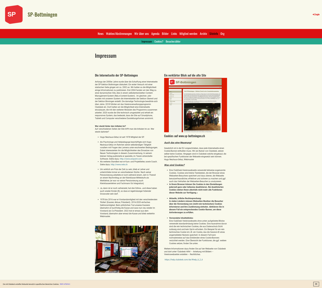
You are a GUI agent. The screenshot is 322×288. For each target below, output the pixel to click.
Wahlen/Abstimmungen (119, 33)
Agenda (155, 33)
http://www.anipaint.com (131, 159)
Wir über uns (141, 33)
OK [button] (316, 284)
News (101, 33)
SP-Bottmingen (42, 14)
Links (174, 33)
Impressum (147, 41)
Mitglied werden (188, 33)
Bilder (165, 33)
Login (317, 14)
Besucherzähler (173, 41)
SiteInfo (213, 33)
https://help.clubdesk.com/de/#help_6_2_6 (184, 259)
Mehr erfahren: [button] (65, 284)
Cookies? (158, 41)
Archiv (203, 33)
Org (222, 33)
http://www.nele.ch (119, 164)
